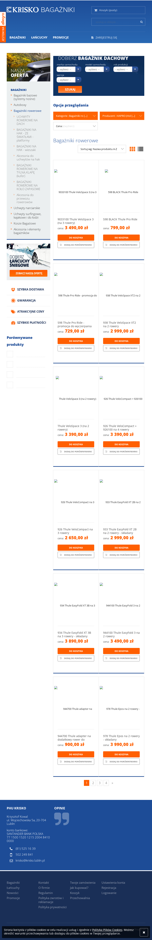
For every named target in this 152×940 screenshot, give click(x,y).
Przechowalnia (80, 898)
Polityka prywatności (52, 907)
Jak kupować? (79, 888)
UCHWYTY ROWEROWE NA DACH (27, 120)
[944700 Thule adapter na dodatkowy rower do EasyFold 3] (76, 703)
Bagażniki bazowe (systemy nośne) (25, 97)
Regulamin (45, 893)
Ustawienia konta (113, 882)
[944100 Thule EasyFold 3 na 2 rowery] (121, 599)
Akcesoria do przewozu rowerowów (25, 198)
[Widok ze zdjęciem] (132, 149)
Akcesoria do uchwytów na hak (28, 157)
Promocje (13, 898)
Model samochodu (95, 64)
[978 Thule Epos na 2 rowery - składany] (121, 703)
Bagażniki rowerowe (27, 111)
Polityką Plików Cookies (107, 930)
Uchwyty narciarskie (27, 208)
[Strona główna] (40, 8)
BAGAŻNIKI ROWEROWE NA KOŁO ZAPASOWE (28, 185)
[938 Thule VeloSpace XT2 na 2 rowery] (121, 289)
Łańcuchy (13, 888)
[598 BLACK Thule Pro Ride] (121, 186)
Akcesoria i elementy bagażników (27, 231)
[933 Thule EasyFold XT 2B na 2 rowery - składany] (121, 496)
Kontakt (43, 882)
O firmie (44, 888)
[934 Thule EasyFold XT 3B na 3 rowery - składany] (76, 599)
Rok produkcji (121, 64)
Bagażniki (19, 90)
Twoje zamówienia (82, 882)
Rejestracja (109, 888)
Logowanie (109, 893)
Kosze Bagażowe (25, 223)
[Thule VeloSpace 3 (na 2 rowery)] (76, 393)
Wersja (60, 75)
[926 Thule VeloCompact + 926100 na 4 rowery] (121, 393)
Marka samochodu (67, 64)
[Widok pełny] (140, 149)
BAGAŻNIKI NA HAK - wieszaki (26, 148)
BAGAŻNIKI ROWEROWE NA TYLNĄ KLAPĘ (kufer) (27, 170)
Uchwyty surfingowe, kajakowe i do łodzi (27, 215)
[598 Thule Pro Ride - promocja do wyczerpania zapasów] (76, 289)
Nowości (12, 893)
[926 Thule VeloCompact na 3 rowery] (76, 496)
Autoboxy (20, 105)
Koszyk (75, 893)
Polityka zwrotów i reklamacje (51, 900)
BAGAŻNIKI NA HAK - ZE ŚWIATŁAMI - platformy (26, 135)
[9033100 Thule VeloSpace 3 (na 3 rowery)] (76, 186)
